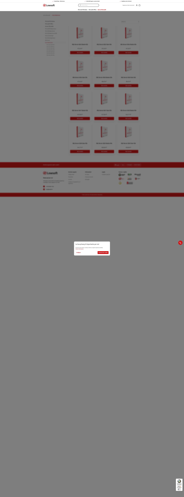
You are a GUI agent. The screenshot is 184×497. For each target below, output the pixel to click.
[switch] (179, 489)
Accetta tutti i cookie (103, 252)
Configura (78, 252)
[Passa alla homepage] (49, 5)
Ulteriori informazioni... (79, 249)
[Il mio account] (136, 5)
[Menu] (182, 479)
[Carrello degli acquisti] (139, 5)
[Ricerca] (79, 5)
